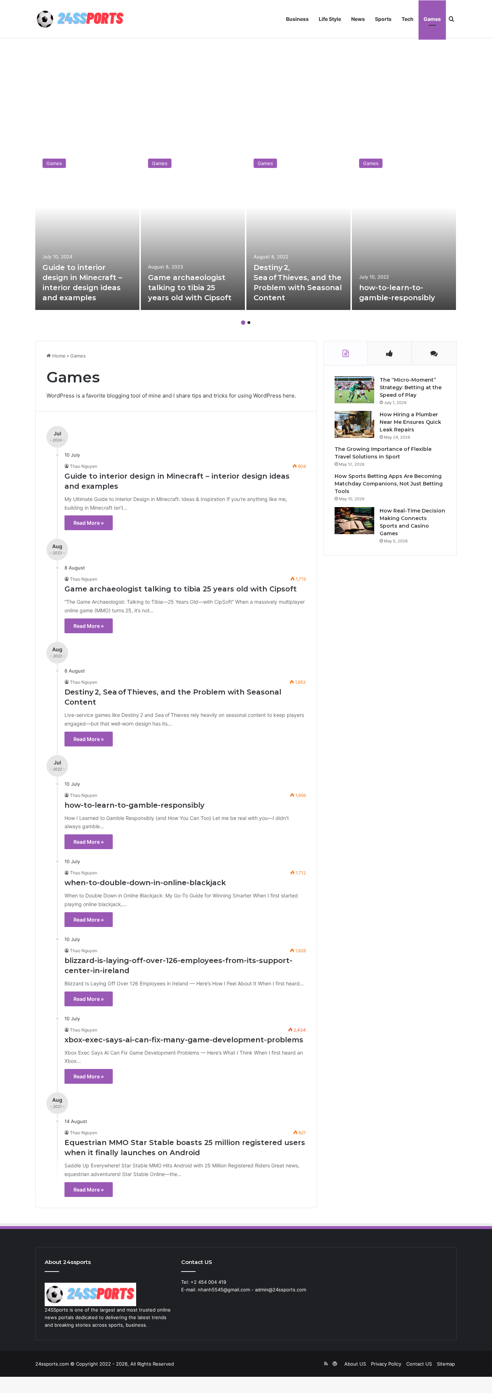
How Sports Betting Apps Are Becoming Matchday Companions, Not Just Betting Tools (389, 483)
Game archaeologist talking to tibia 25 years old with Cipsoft (190, 287)
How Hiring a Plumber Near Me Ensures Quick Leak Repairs (410, 422)
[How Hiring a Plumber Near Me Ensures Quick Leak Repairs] (354, 424)
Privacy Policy (386, 1364)
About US (355, 1364)
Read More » (88, 523)
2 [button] (248, 322)
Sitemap (446, 1364)
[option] (87, 230)
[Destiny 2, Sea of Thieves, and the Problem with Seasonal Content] (298, 230)
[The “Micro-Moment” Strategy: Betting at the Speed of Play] (354, 389)
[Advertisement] (246, 93)
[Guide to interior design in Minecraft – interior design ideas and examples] (87, 230)
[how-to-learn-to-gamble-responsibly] (404, 230)
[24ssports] (80, 19)
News (358, 19)
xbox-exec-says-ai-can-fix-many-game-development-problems (183, 1039)
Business (297, 19)
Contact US (419, 1364)
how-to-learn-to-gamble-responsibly (134, 805)
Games (432, 19)
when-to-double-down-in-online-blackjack (145, 882)
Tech (407, 19)
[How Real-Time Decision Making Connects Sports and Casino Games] (354, 520)
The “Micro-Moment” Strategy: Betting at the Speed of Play (411, 387)
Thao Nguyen (83, 466)
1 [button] (243, 322)
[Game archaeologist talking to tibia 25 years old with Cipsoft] (193, 230)
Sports (383, 19)
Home (58, 356)
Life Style (330, 19)
